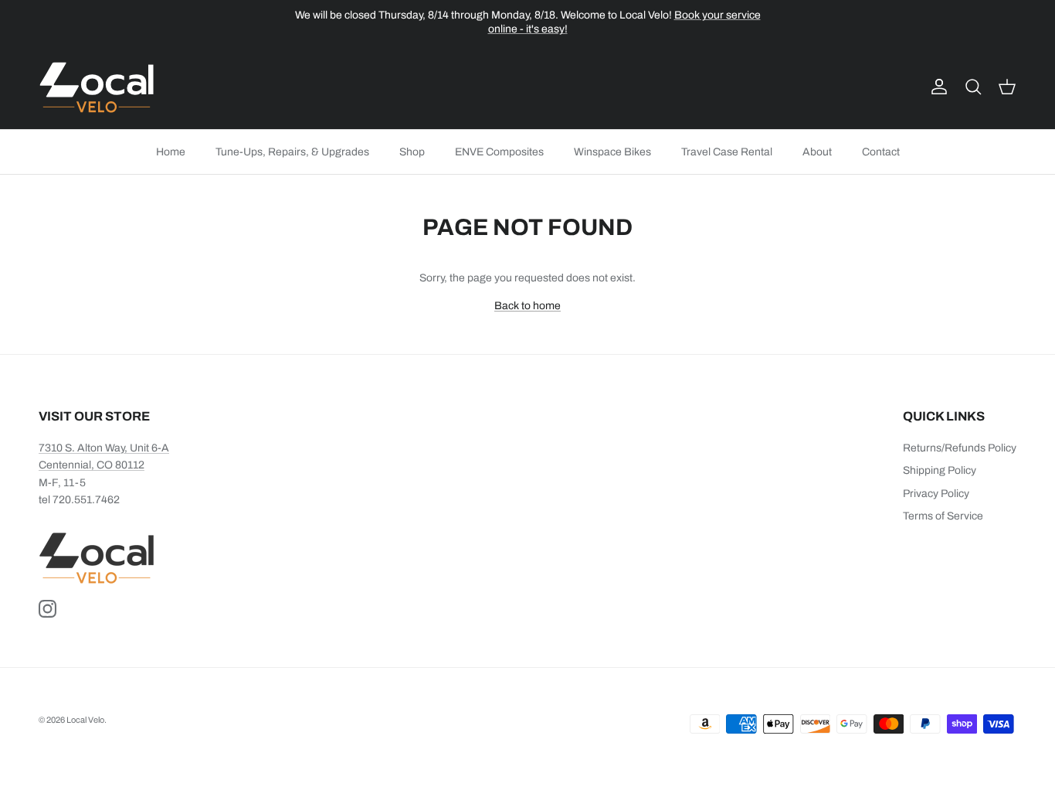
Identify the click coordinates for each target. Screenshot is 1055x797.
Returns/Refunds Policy (959, 448)
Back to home (527, 306)
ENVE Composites (499, 152)
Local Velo (85, 719)
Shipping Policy (939, 470)
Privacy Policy (936, 493)
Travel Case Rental (726, 152)
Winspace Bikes (612, 152)
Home (170, 152)
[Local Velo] (96, 87)
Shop (412, 152)
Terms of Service (943, 516)
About (817, 152)
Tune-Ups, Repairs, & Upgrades (292, 152)
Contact (881, 152)
